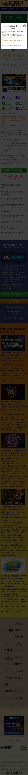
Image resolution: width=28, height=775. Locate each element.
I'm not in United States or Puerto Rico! (11, 45)
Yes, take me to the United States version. (14, 40)
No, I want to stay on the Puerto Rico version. (15, 43)
